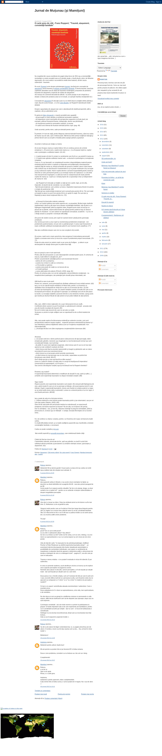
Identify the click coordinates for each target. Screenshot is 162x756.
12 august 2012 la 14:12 (47, 619)
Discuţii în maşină (108, 202)
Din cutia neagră (65, 452)
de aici (56, 429)
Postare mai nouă (41, 694)
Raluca (42, 465)
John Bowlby (64, 103)
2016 (102, 125)
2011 (102, 248)
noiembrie (105, 145)
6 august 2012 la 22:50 (47, 521)
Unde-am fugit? (107, 162)
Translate (114, 71)
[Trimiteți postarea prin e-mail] (55, 449)
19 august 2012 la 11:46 (47, 638)
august (104, 156)
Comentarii (104, 269)
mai (103, 230)
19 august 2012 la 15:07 (47, 660)
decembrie (105, 141)
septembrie (106, 152)
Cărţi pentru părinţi (53, 452)
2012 (102, 139)
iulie (103, 222)
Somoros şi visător (108, 193)
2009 (102, 255)
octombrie (105, 149)
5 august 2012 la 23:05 (47, 473)
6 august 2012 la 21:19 (47, 495)
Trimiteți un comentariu (42, 691)
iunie (104, 226)
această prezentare (57, 433)
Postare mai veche (87, 694)
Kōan (103, 183)
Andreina (43, 642)
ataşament (38, 88)
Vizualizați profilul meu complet (108, 98)
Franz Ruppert (74, 452)
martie (104, 237)
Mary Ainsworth (48, 115)
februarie (105, 240)
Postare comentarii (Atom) (53, 698)
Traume (40, 454)
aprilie (104, 233)
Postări (103, 265)
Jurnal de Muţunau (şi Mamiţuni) (60, 10)
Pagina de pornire (64, 694)
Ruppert (44, 86)
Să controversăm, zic (109, 158)
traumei (67, 86)
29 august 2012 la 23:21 (47, 686)
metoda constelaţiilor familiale (64, 88)
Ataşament (43, 452)
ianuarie (105, 244)
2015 (102, 128)
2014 (102, 132)
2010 (102, 252)
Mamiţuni (43, 477)
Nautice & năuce (107, 206)
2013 (102, 135)
